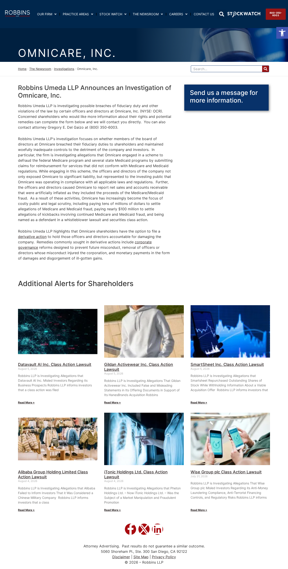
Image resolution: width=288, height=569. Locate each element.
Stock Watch (110, 14)
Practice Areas (76, 14)
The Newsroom (146, 14)
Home (22, 69)
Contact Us (204, 14)
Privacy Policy (164, 557)
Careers (176, 14)
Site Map (140, 557)
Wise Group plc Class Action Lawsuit (226, 472)
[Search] (265, 69)
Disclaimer (121, 557)
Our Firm (44, 14)
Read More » (26, 402)
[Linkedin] (157, 529)
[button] (282, 33)
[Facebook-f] (130, 529)
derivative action (32, 236)
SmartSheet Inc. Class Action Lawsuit (227, 364)
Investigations (64, 69)
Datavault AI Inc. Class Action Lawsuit (54, 364)
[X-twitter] (144, 529)
